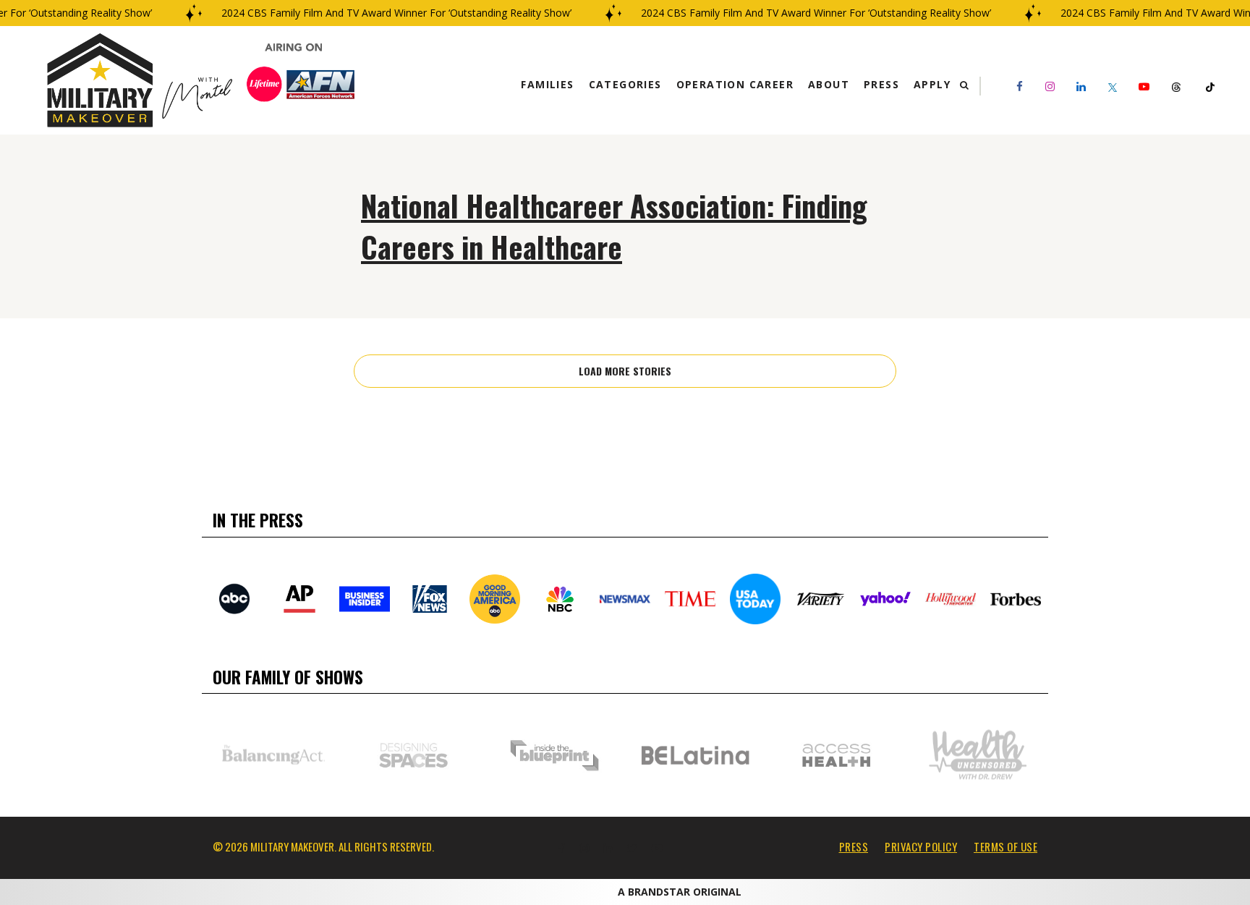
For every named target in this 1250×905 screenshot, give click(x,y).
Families (547, 84)
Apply (932, 84)
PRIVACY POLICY (921, 846)
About (828, 84)
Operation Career (735, 84)
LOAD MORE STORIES (625, 370)
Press (881, 84)
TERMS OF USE (1005, 846)
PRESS (854, 846)
